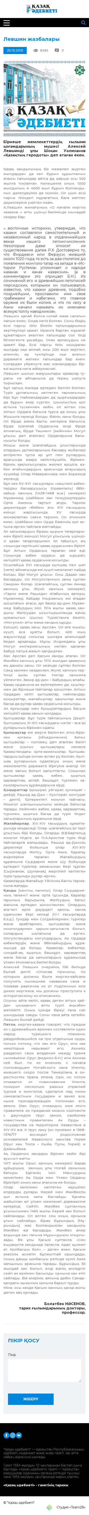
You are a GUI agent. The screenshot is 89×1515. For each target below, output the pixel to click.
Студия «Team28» (71, 1507)
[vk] (19, 1435)
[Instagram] (13, 1435)
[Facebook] (6, 1435)
